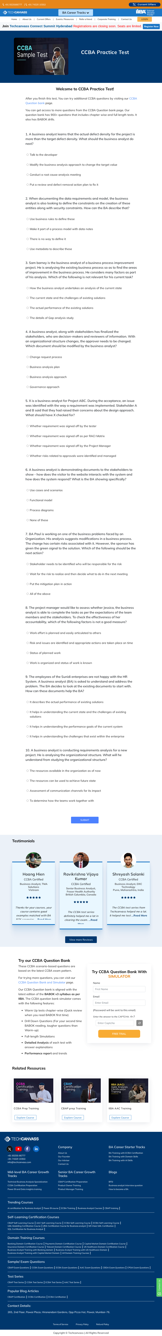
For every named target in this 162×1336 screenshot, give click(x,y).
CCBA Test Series (34, 1282)
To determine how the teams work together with (62, 800)
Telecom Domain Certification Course (64, 1247)
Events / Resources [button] (65, 19)
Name (96, 982)
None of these (39, 520)
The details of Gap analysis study (52, 318)
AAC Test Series (71, 1282)
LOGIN (144, 19)
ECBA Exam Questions (66, 1267)
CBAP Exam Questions (18, 1267)
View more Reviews (81, 939)
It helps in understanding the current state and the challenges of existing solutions (78, 714)
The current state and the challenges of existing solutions (67, 298)
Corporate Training (107, 19)
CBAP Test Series (16, 1282)
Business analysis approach (48, 377)
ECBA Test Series (53, 1282)
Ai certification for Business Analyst (24, 1208)
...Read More (43, 919)
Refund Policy (102, 1324)
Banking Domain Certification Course (25, 1243)
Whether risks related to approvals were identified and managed (73, 456)
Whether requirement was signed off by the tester (63, 426)
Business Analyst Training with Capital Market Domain (34, 1253)
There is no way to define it (48, 239)
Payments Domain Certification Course (63, 1243)
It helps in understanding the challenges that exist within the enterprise (77, 736)
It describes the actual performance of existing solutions (66, 702)
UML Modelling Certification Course (24, 1226)
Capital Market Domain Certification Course (105, 1243)
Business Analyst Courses (90, 1208)
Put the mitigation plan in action (51, 584)
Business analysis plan (45, 367)
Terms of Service (60, 1324)
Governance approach (44, 387)
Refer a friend (85, 19)
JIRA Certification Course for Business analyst (64, 1226)
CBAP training (111, 1208)
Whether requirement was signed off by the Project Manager (70, 446)
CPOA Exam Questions (138, 1267)
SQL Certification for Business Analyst (25, 1229)
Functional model (41, 500)
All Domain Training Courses (75, 1253)
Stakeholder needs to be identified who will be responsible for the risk (76, 564)
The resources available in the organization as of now (65, 771)
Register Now (151, 26)
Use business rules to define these (52, 219)
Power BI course (51, 1208)
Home (14, 19)
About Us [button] (26, 19)
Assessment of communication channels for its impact (65, 791)
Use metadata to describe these (51, 249)
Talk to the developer (43, 155)
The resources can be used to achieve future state (63, 781)
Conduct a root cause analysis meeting (55, 174)
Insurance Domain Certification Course (26, 1247)
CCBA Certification (37, 1297)
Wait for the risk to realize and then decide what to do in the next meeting (79, 574)
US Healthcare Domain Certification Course (104, 1247)
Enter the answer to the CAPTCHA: (111, 1016)
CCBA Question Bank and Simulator (41, 982)
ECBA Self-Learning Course (106, 1223)
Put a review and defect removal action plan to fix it (64, 184)
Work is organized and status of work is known (61, 663)
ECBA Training (68, 1208)
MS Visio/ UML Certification (101, 1226)
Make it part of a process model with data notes (61, 229)
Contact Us (126, 19)
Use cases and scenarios (46, 490)
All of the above (40, 594)
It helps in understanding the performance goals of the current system (76, 726)
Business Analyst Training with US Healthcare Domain (81, 1250)
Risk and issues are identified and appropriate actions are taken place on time (81, 643)
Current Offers (43, 19)
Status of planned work (45, 653)
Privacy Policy (82, 1324)
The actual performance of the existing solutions (61, 308)
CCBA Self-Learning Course (77, 1223)
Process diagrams (42, 510)
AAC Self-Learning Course (49, 1223)
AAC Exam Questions (90, 1267)
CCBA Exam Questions (42, 1267)
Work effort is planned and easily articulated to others (65, 633)
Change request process (46, 357)
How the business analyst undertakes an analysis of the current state (76, 288)
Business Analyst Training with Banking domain (30, 1250)
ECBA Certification (57, 1297)
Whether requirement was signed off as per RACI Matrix (67, 436)
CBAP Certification (16, 1297)
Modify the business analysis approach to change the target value (73, 164)
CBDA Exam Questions (114, 1267)
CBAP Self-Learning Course (21, 1223)
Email (96, 996)
